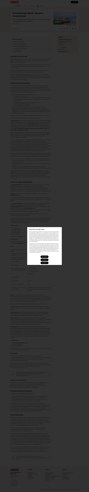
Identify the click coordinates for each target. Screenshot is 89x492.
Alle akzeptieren (44, 256)
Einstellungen (44, 259)
